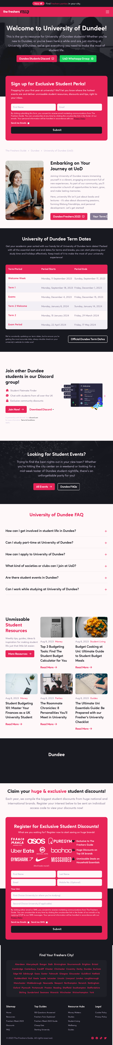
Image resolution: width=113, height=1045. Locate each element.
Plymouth (26, 988)
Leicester (51, 978)
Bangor (43, 964)
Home (8, 1012)
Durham (97, 969)
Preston (48, 988)
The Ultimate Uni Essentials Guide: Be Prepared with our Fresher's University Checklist (90, 713)
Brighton (86, 964)
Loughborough (92, 978)
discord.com (33, 418)
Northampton (70, 983)
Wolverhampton (80, 992)
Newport (58, 983)
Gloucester (74, 974)
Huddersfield (20, 978)
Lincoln (60, 978)
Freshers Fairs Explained (44, 1017)
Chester (49, 969)
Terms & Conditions (28, 420)
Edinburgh (28, 974)
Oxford (16, 988)
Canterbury (30, 969)
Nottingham (93, 983)
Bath (50, 964)
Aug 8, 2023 (47, 641)
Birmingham (60, 964)
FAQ (8, 1029)
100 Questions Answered (44, 1012)
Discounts (10, 1025)
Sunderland (33, 992)
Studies (71, 1017)
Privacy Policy (79, 118)
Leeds (43, 978)
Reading (57, 988)
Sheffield (67, 988)
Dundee (88, 969)
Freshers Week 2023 (15, 1021)
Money (58, 641)
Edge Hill (17, 974)
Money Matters (74, 1012)
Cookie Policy (101, 1012)
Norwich (82, 983)
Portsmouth (37, 988)
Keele (36, 978)
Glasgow (63, 974)
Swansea (44, 992)
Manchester (19, 983)
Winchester (65, 992)
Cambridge (17, 969)
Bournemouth (74, 964)
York (92, 992)
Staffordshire (93, 988)
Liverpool (70, 978)
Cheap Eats (39, 1025)
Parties (58, 698)
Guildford (86, 974)
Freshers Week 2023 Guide (45, 1021)
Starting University (42, 1029)
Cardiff (40, 969)
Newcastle (48, 983)
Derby (80, 969)
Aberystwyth (32, 964)
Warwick (54, 992)
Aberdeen (20, 964)
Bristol (95, 964)
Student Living (97, 641)
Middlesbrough (34, 983)
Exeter (44, 974)
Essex (37, 974)
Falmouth (53, 974)
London (79, 978)
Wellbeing (72, 1025)
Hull (30, 978)
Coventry (70, 969)
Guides (94, 698)
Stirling (22, 992)
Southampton (79, 988)
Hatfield (96, 974)
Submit (57, 130)
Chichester (59, 969)
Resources (10, 1017)
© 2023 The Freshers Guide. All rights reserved (29, 1038)
